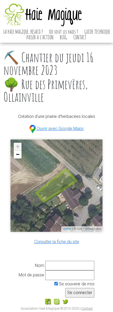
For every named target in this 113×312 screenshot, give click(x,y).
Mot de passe (31, 274)
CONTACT (79, 37)
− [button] (17, 154)
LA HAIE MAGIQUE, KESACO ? (23, 31)
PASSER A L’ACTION (40, 37)
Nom (39, 265)
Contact (87, 308)
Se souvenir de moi (76, 283)
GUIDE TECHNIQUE (97, 31)
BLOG (63, 37)
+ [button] (17, 146)
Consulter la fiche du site (56, 241)
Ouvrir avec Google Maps (59, 128)
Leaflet (67, 229)
